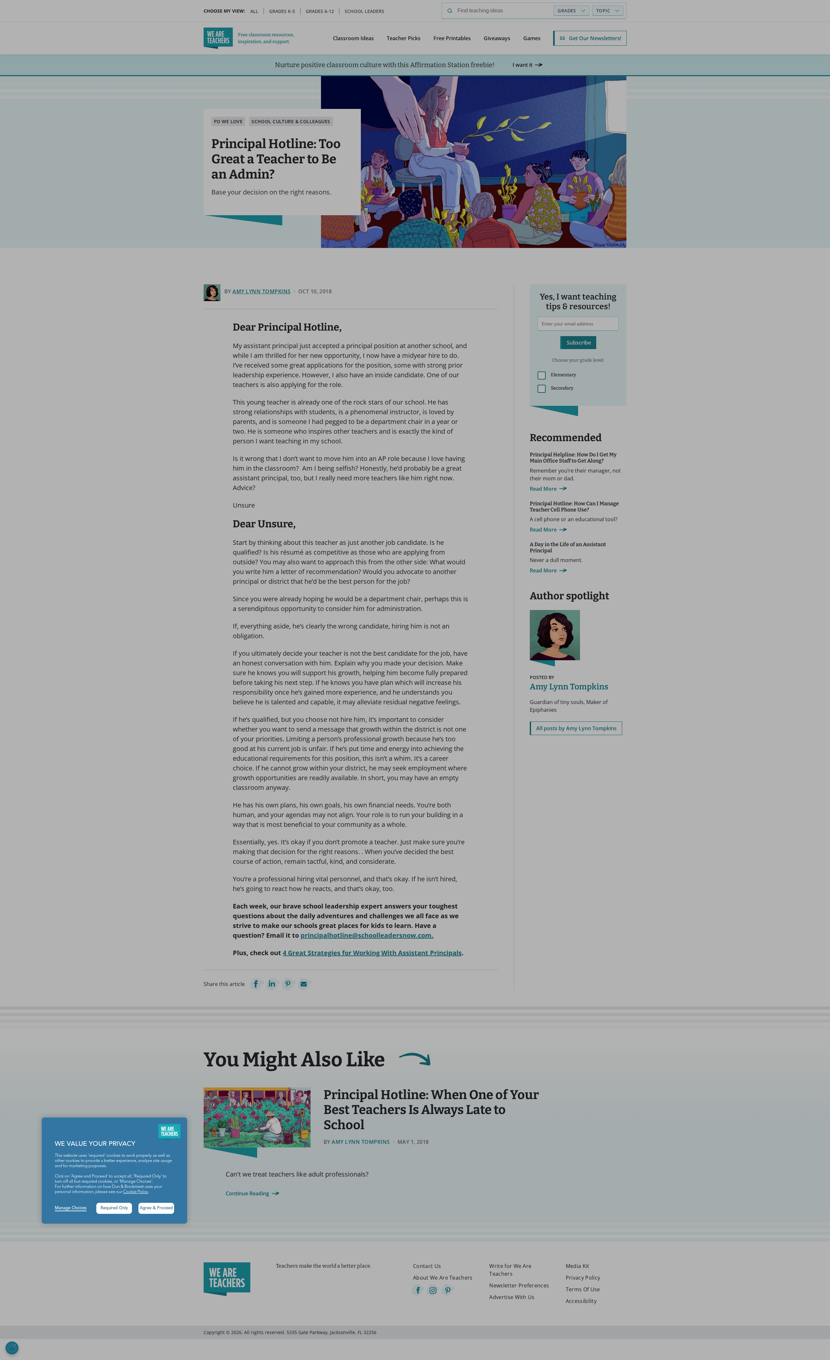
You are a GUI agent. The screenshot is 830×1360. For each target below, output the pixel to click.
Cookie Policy (135, 1192)
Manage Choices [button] (71, 1208)
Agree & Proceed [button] (156, 1208)
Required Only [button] (114, 1208)
